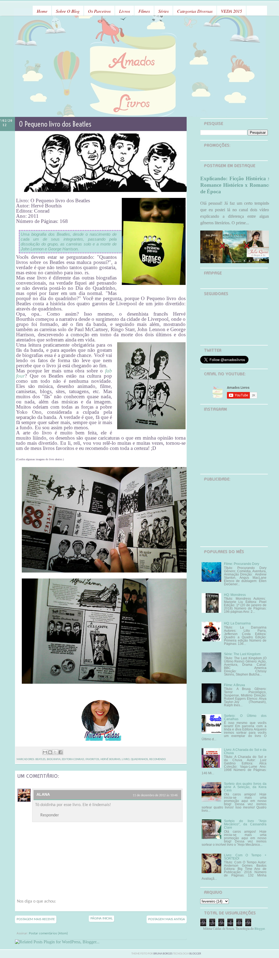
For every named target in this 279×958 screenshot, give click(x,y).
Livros (124, 11)
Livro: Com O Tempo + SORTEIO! (245, 856)
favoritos (92, 759)
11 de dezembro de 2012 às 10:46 (155, 795)
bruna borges (163, 953)
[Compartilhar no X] (55, 752)
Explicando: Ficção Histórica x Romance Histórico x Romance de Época (235, 185)
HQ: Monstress (235, 595)
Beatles (40, 759)
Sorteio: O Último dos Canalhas (245, 717)
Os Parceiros (99, 11)
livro (125, 759)
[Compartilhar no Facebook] (60, 752)
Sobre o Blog (68, 11)
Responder (49, 815)
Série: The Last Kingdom (242, 654)
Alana (43, 794)
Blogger (259, 928)
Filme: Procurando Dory (241, 564)
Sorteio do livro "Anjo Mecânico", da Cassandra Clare (245, 824)
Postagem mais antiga (166, 919)
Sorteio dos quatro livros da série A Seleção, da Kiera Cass (245, 787)
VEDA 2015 (231, 11)
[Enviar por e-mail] (45, 752)
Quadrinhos (139, 759)
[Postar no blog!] (50, 752)
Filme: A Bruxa (234, 685)
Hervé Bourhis (110, 759)
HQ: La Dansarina (237, 623)
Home (42, 11)
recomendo (157, 759)
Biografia (53, 759)
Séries (163, 11)
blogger (195, 953)
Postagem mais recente (36, 919)
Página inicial (101, 918)
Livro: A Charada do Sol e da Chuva (245, 751)
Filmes (144, 11)
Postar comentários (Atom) (48, 933)
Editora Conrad (73, 759)
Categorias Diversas (195, 11)
